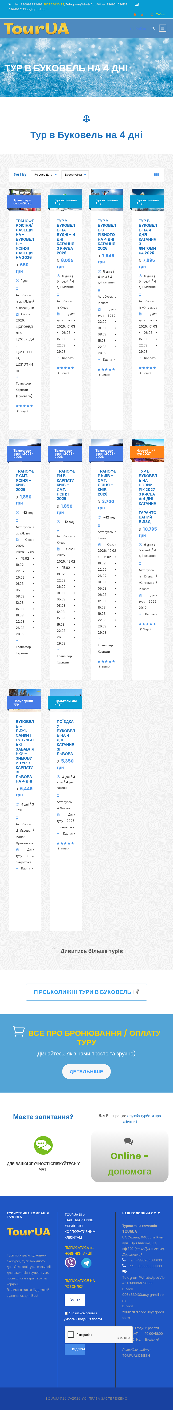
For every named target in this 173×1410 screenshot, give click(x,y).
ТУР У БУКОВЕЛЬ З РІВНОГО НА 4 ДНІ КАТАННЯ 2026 (107, 234)
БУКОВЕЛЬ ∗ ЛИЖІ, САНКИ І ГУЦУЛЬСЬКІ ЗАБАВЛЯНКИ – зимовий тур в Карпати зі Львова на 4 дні (25, 751)
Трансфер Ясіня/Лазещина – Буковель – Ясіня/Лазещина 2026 (25, 239)
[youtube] (135, 14)
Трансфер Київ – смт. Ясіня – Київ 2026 (107, 482)
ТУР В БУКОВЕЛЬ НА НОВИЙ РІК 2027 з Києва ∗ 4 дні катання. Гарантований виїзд (148, 496)
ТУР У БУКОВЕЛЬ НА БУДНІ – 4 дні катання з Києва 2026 (66, 237)
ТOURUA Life (75, 1214)
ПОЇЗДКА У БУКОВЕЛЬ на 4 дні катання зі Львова (66, 737)
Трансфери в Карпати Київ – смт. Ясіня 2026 (66, 484)
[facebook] (128, 14)
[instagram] (142, 14)
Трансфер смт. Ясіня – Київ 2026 (25, 480)
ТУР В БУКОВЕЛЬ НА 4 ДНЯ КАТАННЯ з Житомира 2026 (148, 237)
